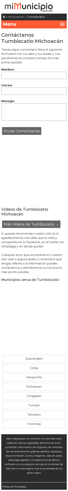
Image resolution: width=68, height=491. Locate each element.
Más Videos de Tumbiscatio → (31, 224)
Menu (9, 24)
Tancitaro (34, 414)
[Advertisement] (34, 170)
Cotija (34, 368)
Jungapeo (34, 396)
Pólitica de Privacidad (14, 486)
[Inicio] (4, 17)
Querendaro (34, 358)
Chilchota (34, 424)
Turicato (34, 405)
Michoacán (16, 17)
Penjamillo (34, 377)
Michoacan (34, 386)
